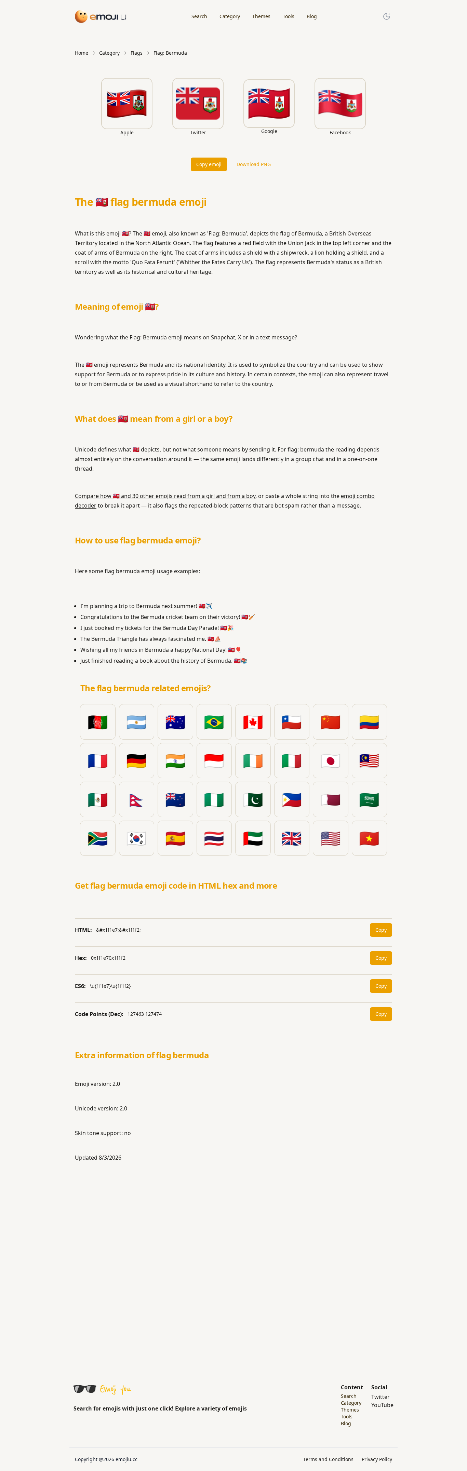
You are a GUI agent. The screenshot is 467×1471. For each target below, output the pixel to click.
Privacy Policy (377, 1459)
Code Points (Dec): (99, 1014)
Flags (137, 53)
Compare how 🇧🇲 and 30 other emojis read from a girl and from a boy (165, 496)
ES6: (80, 986)
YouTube (382, 1405)
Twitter (380, 1397)
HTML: (83, 930)
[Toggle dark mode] (386, 16)
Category (109, 53)
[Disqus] (233, 1263)
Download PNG (254, 164)
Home (81, 53)
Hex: (81, 958)
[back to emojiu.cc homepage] (101, 16)
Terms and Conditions (328, 1459)
